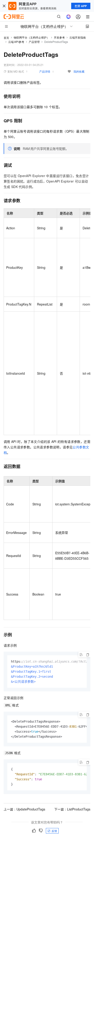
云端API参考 (16, 42)
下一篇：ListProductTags (72, 809)
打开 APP (81, 6)
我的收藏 (78, 71)
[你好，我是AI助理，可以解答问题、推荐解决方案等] (68, 16)
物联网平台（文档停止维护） (31, 37)
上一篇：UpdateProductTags (24, 809)
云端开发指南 (77, 37)
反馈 (54, 831)
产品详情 (44, 71)
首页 (6, 37)
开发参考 (59, 37)
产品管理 (34, 42)
